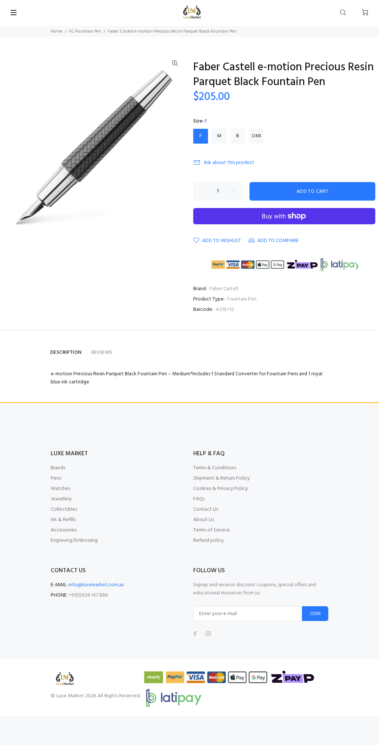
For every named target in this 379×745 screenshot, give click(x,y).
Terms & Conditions (214, 468)
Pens (56, 478)
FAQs (199, 499)
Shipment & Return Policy (221, 478)
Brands (58, 468)
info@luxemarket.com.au (96, 585)
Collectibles (64, 509)
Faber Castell (223, 289)
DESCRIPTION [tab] (66, 352)
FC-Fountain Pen (85, 31)
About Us (203, 520)
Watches (60, 488)
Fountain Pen (241, 299)
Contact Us (205, 509)
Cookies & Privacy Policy (220, 488)
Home (57, 31)
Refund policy (208, 540)
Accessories (64, 530)
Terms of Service (211, 530)
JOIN (315, 614)
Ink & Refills (63, 520)
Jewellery (61, 499)
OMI (256, 136)
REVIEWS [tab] (102, 352)
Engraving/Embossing (74, 540)
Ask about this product (229, 162)
